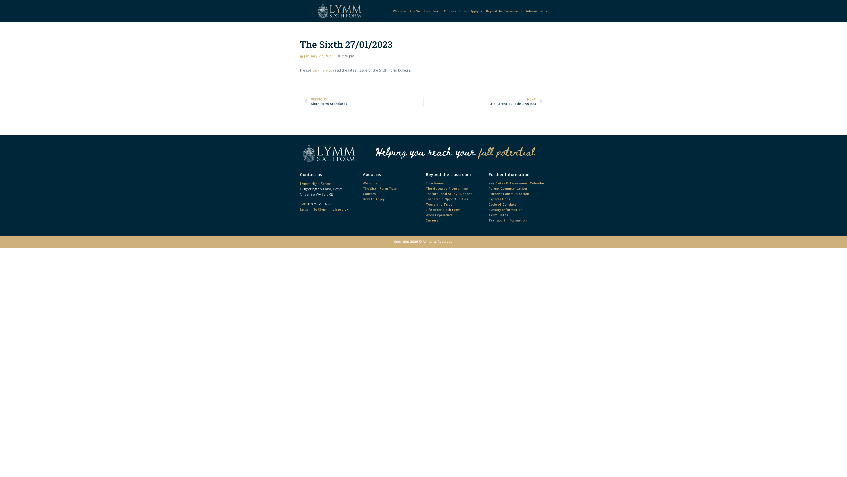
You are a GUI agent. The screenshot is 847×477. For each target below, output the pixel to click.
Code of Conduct (502, 204)
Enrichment (435, 183)
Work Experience (439, 215)
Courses (450, 11)
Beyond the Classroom (502, 11)
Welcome (399, 11)
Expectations (499, 199)
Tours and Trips (439, 204)
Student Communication (509, 194)
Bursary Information (506, 210)
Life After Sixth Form (443, 210)
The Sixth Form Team (425, 11)
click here (320, 70)
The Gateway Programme (447, 188)
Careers (432, 220)
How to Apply (468, 11)
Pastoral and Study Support (449, 194)
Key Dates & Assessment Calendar (517, 183)
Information (534, 11)
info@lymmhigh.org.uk (330, 209)
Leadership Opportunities (447, 199)
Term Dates (498, 215)
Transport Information (508, 220)
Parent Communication (508, 188)
